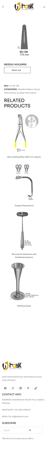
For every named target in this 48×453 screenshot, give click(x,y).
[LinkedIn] (19, 388)
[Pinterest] (27, 388)
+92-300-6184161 (22, 410)
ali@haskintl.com (20, 416)
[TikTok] (35, 388)
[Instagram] (12, 388)
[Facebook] (4, 388)
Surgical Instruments (26, 93)
